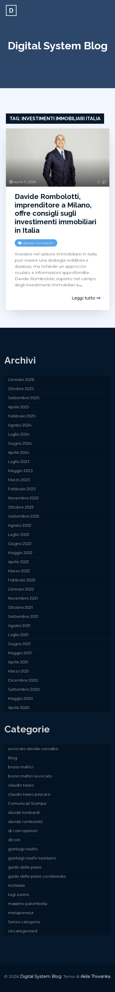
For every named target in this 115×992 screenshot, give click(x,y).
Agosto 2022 (19, 525)
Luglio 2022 (18, 534)
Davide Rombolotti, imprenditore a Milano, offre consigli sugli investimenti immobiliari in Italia (55, 213)
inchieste (16, 885)
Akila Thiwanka (95, 976)
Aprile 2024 (18, 452)
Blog (12, 757)
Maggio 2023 (20, 470)
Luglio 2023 (18, 461)
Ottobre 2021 (20, 607)
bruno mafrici (20, 767)
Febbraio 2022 (21, 580)
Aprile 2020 (18, 707)
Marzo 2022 (19, 570)
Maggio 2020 (20, 698)
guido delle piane (25, 867)
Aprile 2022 (18, 561)
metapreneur (21, 912)
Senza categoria (24, 921)
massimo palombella (27, 903)
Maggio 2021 (20, 652)
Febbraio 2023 (22, 488)
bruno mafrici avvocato (30, 776)
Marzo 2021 (18, 671)
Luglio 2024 (18, 434)
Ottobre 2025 (21, 388)
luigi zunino (18, 894)
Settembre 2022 (23, 516)
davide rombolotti (38, 243)
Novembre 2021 (23, 598)
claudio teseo (21, 785)
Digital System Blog (58, 45)
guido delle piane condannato (37, 876)
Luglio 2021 (18, 634)
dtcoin (14, 839)
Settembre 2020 (24, 689)
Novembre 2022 (23, 498)
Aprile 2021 (18, 662)
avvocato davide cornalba (33, 748)
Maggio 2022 (20, 552)
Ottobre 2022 (21, 507)
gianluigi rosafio (23, 849)
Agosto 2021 (19, 625)
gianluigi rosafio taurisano (32, 858)
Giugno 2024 (20, 443)
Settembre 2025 (23, 397)
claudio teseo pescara (29, 794)
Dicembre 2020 (23, 680)
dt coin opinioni (22, 830)
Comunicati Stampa (27, 803)
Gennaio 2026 (21, 379)
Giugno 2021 (19, 643)
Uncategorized (22, 931)
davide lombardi (24, 812)
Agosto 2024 (20, 425)
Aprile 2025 (18, 406)
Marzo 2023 (19, 479)
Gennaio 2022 (21, 589)
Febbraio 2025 (21, 416)
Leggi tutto (84, 298)
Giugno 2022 (20, 543)
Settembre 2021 (23, 616)
